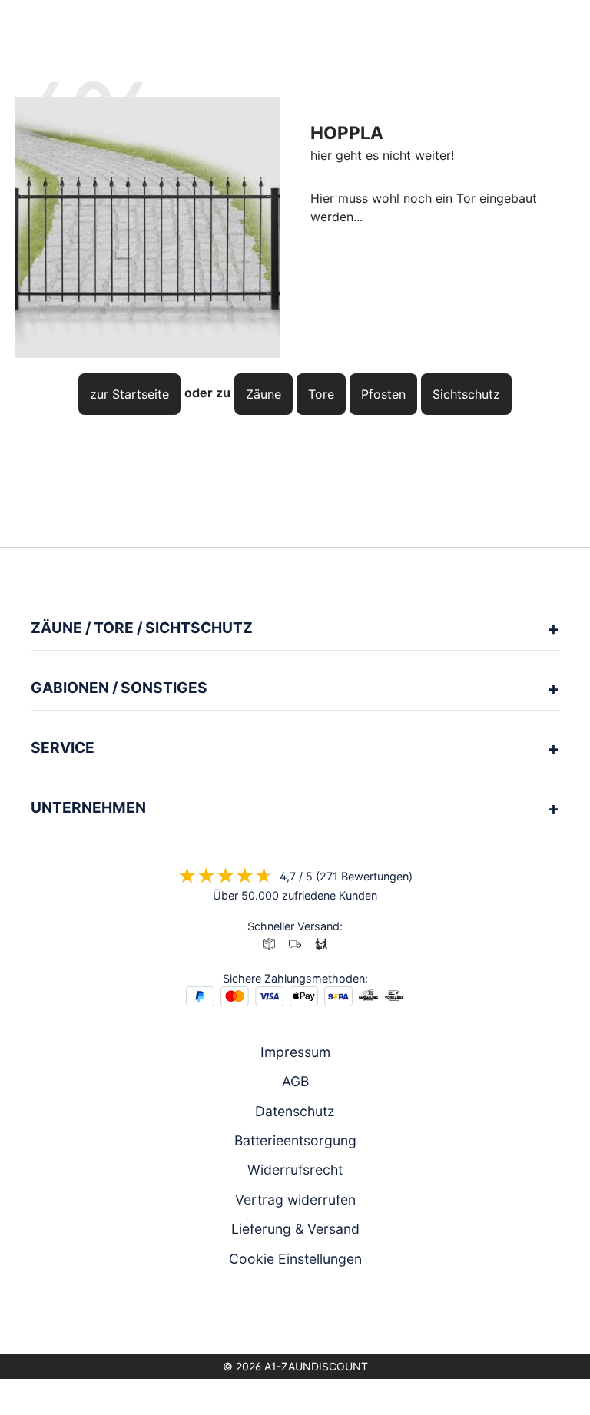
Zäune (263, 394)
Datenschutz (295, 1111)
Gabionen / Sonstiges (119, 687)
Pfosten (383, 394)
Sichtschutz (466, 394)
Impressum (295, 1052)
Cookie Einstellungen (295, 1259)
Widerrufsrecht (295, 1169)
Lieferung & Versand (295, 1229)
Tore (321, 394)
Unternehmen (88, 807)
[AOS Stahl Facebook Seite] (295, 1313)
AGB (295, 1081)
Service (62, 747)
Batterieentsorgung (295, 1140)
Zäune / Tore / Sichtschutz (142, 627)
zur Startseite (129, 394)
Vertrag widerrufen (295, 1199)
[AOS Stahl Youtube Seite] (316, 1313)
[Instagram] (273, 1313)
